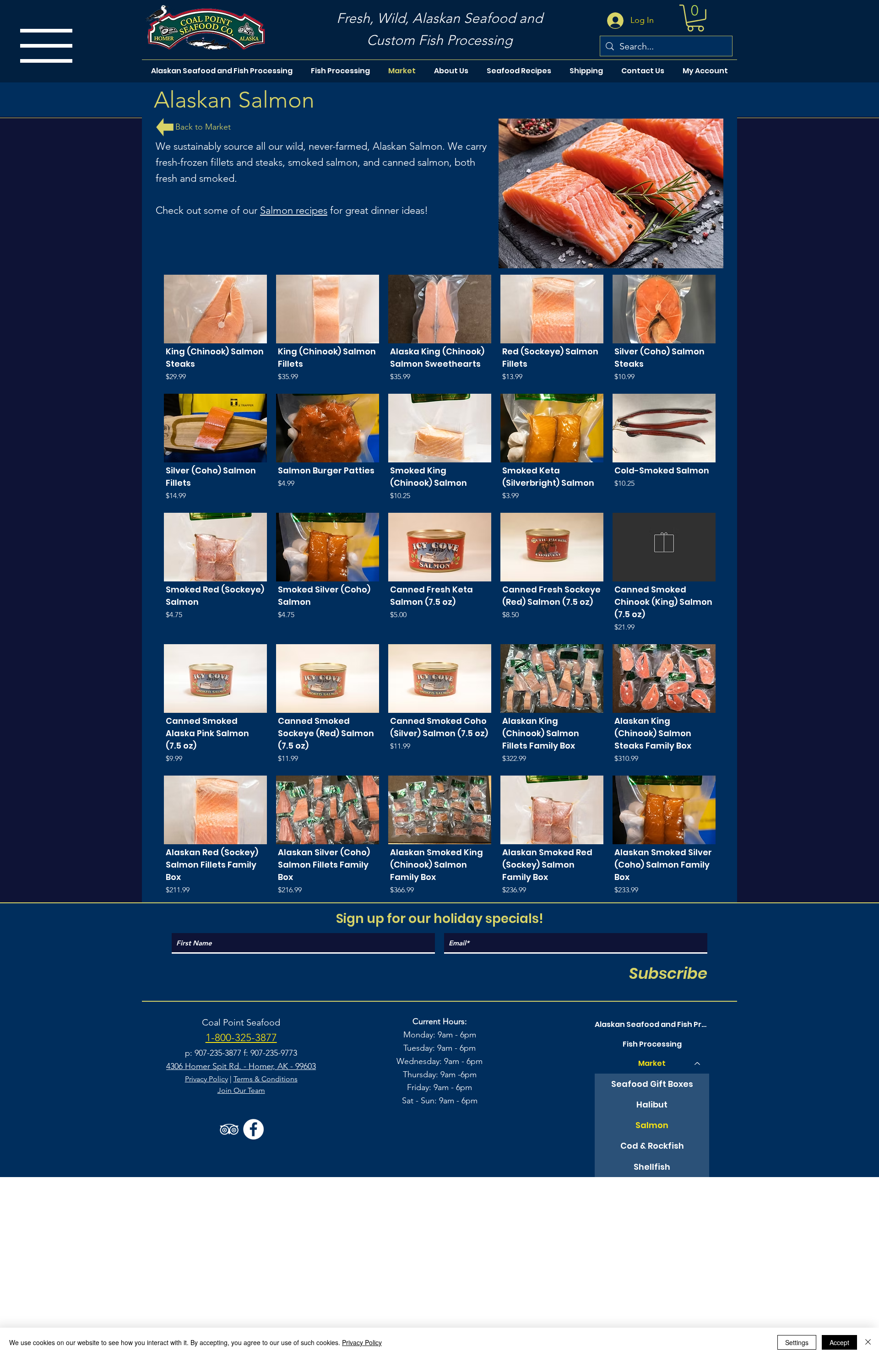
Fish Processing (652, 1044)
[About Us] (697, 1269)
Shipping (652, 1308)
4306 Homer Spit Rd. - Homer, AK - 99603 (241, 1066)
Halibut (651, 1104)
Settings (796, 1342)
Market (652, 1063)
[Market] (697, 1063)
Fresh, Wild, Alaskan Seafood (425, 18)
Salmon (651, 1125)
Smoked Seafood (652, 1187)
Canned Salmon (652, 1208)
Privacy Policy (206, 1079)
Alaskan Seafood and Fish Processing (652, 1024)
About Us (652, 1269)
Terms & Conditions (265, 1079)
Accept (839, 1342)
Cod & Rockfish (652, 1145)
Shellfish (652, 1166)
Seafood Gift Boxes (652, 1084)
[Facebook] (253, 1129)
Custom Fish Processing (439, 40)
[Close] (868, 1342)
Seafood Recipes (652, 1288)
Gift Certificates (652, 1249)
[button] (695, 18)
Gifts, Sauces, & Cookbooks (652, 1228)
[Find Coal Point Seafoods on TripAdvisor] (229, 1129)
